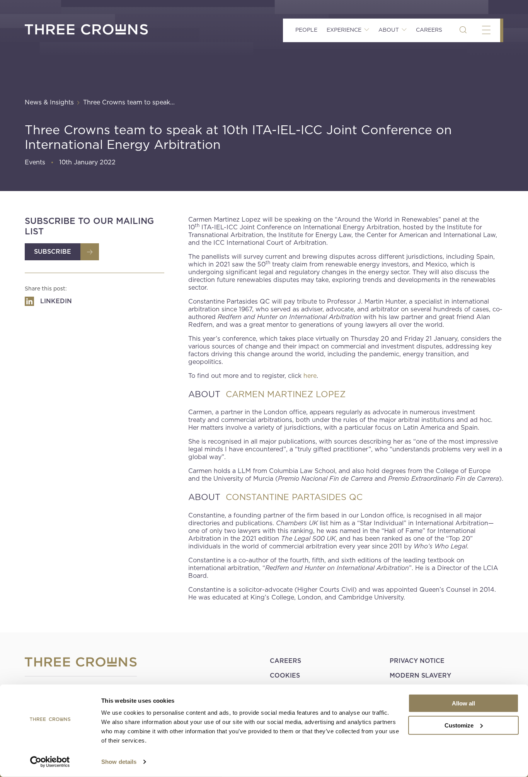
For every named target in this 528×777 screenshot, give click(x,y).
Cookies (285, 675)
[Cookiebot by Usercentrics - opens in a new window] (50, 762)
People (306, 30)
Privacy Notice (417, 660)
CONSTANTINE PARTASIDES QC (294, 497)
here (310, 375)
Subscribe (52, 251)
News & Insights (49, 102)
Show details (118, 761)
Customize (459, 725)
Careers (429, 30)
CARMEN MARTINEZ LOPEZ (286, 394)
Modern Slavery (420, 675)
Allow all (463, 703)
